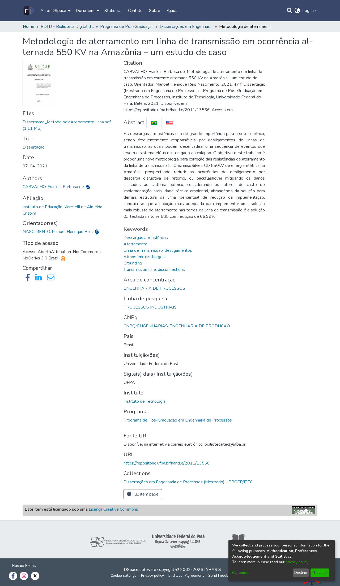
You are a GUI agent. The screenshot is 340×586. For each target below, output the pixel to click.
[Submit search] (289, 10)
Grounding (133, 263)
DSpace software (140, 569)
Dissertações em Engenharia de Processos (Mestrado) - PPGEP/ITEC (186, 26)
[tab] (154, 122)
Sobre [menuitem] (154, 11)
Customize (240, 572)
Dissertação (34, 147)
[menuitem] (54, 10)
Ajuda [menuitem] (172, 11)
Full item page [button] (145, 494)
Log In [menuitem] (308, 11)
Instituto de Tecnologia (144, 401)
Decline (300, 572)
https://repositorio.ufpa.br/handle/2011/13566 (167, 463)
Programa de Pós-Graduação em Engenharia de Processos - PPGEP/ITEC (126, 26)
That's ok (320, 572)
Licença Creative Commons (113, 509)
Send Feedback (221, 575)
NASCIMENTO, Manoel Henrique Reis (58, 232)
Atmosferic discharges (144, 257)
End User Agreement (186, 575)
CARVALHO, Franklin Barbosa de (54, 187)
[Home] (29, 10)
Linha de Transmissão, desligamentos (158, 250)
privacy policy (297, 562)
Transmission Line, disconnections (154, 269)
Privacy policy (152, 575)
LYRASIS (212, 569)
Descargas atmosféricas (146, 238)
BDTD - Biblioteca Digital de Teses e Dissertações (67, 26)
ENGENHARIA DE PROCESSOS (154, 288)
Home (28, 26)
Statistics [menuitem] (113, 11)
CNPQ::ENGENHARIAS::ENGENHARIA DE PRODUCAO (177, 326)
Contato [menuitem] (135, 11)
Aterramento (135, 244)
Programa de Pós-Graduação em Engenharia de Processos (178, 420)
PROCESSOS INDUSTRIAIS (150, 307)
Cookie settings (123, 575)
